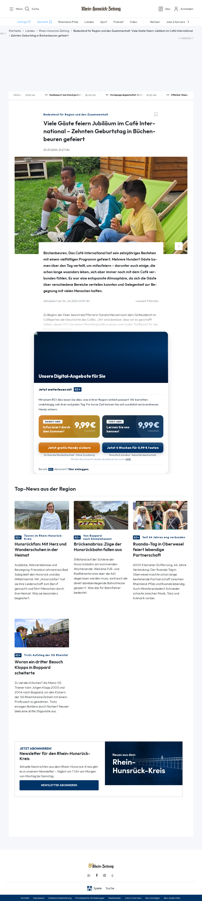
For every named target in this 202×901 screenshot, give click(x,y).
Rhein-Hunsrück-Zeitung (54, 31)
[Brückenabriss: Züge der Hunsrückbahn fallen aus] (101, 515)
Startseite (15, 31)
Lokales (30, 31)
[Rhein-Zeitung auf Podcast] (112, 875)
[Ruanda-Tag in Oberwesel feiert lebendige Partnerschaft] (160, 515)
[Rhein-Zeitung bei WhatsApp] (89, 875)
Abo (167, 9)
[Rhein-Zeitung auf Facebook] (97, 875)
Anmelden (186, 9)
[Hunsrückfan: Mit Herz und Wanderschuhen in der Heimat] (42, 515)
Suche (35, 9)
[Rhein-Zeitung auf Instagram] (105, 875)
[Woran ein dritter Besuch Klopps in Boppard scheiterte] (42, 633)
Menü (18, 9)
